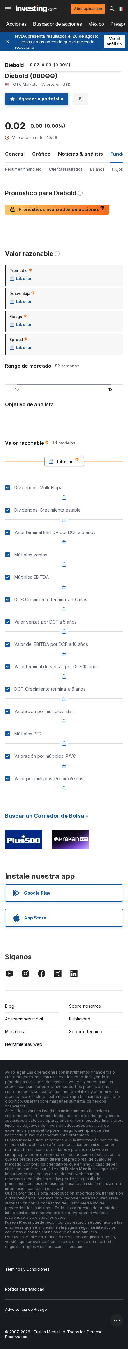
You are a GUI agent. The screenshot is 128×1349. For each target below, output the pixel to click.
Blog (9, 1006)
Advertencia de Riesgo (26, 1309)
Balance (97, 169)
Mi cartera (15, 1031)
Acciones (16, 24)
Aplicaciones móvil (24, 1018)
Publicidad (79, 1018)
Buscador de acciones (57, 24)
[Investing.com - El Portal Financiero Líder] (36, 8)
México (96, 24)
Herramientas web (23, 1044)
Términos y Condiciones (27, 1269)
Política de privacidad (24, 1289)
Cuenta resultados (66, 169)
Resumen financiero (23, 169)
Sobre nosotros (85, 1006)
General (15, 154)
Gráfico (41, 154)
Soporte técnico (85, 1031)
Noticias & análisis (80, 154)
